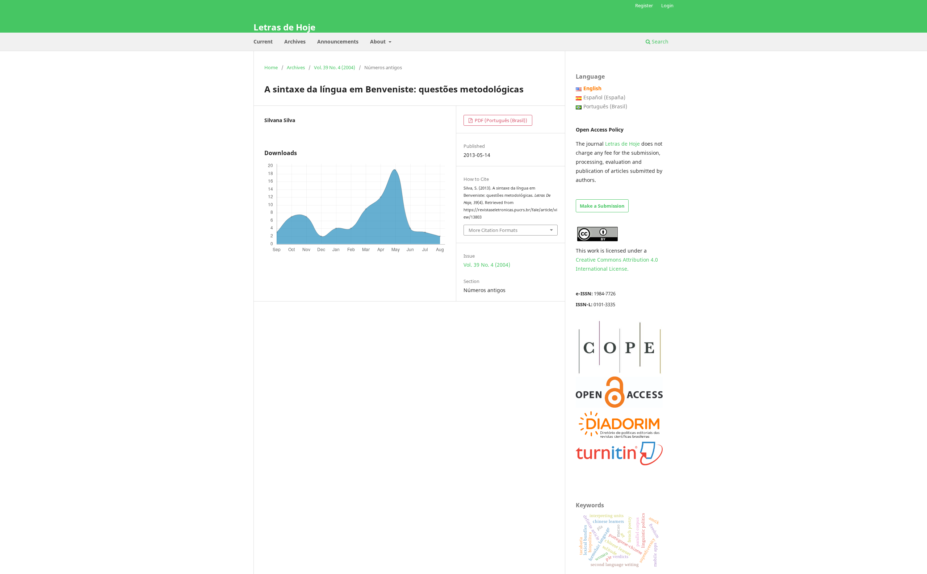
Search (659, 41)
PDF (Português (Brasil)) (500, 120)
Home (271, 67)
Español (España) (604, 97)
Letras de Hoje (284, 27)
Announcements (337, 41)
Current (263, 41)
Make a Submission (602, 206)
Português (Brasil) (605, 106)
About (378, 41)
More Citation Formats (493, 230)
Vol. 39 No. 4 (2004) (334, 67)
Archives (295, 41)
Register (644, 5)
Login (667, 5)
